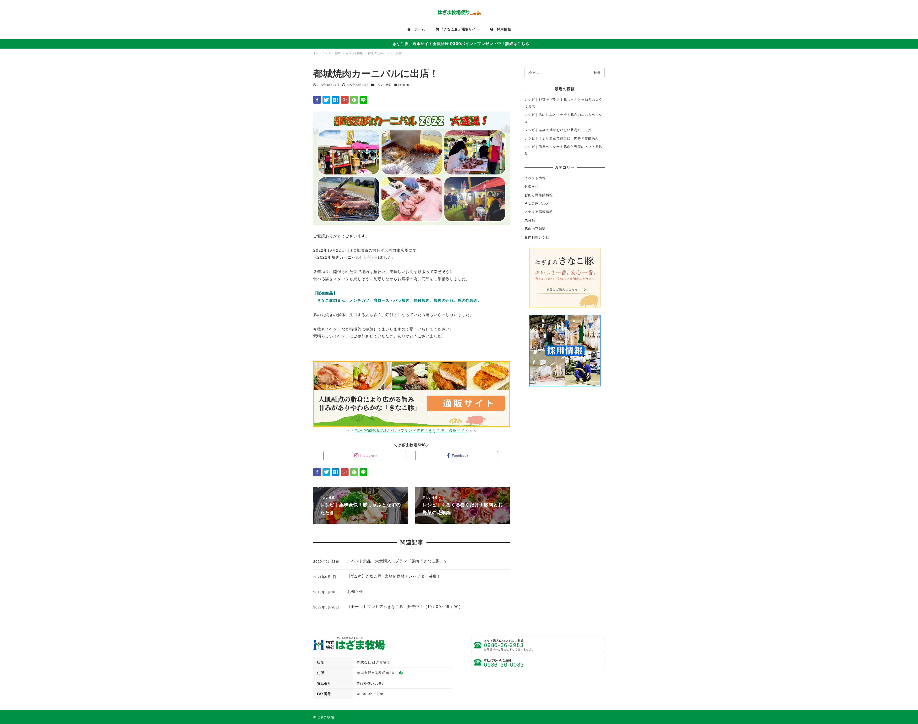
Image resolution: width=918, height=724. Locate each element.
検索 (597, 73)
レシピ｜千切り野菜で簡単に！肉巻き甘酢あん (562, 138)
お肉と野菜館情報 (539, 195)
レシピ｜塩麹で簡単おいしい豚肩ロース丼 (558, 130)
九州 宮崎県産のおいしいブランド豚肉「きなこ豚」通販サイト (412, 430)
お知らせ (404, 85)
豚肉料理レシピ (537, 237)
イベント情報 (383, 85)
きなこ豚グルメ (537, 203)
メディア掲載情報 (539, 212)
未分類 (530, 220)
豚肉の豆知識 (535, 229)
